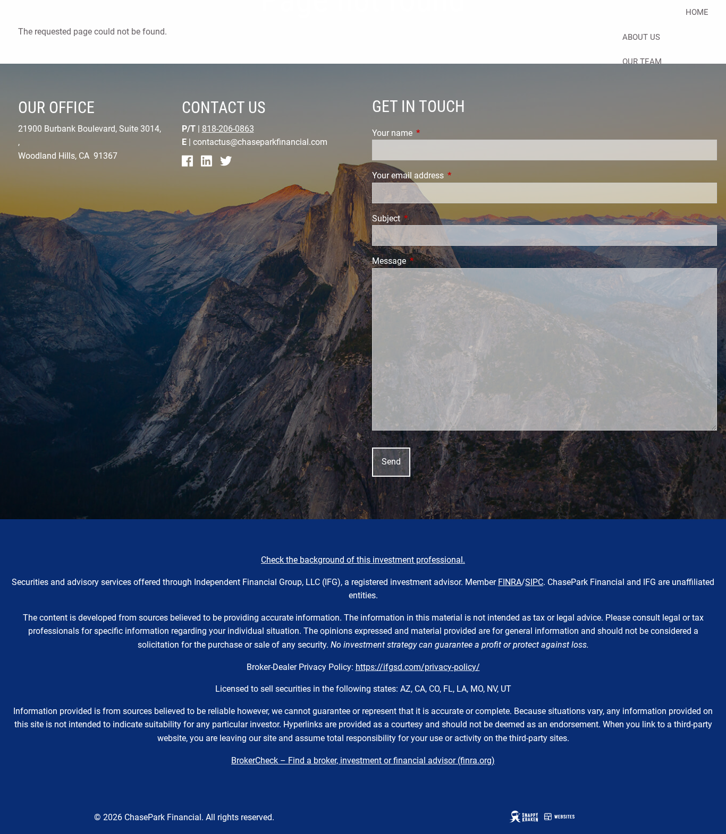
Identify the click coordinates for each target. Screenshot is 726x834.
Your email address (448, 175)
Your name (432, 133)
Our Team (642, 61)
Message (429, 261)
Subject (426, 218)
